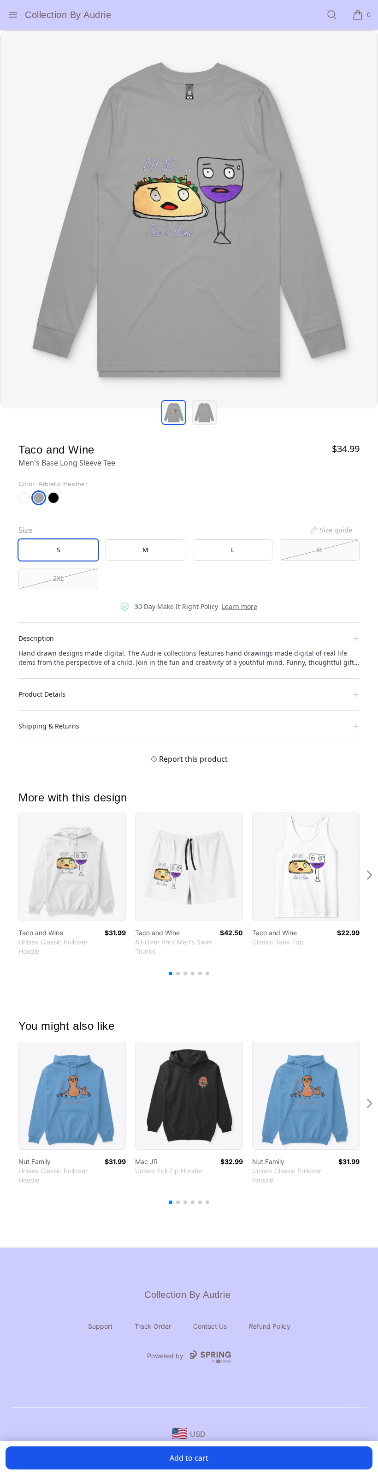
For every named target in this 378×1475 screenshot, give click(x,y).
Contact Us (210, 1326)
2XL (58, 578)
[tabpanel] (189, 219)
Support (100, 1326)
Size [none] (25, 530)
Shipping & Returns (48, 726)
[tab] (173, 412)
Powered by (165, 1356)
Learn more (239, 606)
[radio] (58, 550)
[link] (72, 866)
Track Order (153, 1326)
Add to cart (189, 1458)
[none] (330, 530)
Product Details (41, 694)
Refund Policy (269, 1326)
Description (36, 638)
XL (319, 549)
